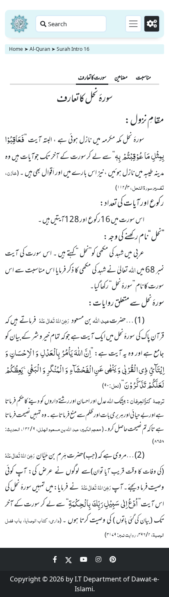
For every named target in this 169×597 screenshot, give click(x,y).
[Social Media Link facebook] (56, 559)
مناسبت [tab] (143, 78)
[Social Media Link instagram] (99, 559)
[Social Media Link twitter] (69, 559)
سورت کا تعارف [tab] (92, 78)
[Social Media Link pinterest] (113, 559)
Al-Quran (40, 48)
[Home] (19, 24)
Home (16, 48)
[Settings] (152, 23)
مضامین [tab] (121, 78)
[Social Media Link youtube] (84, 559)
